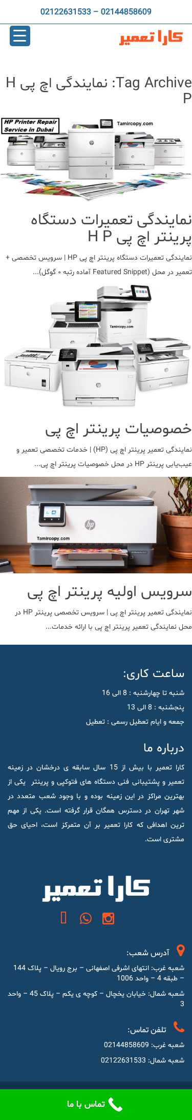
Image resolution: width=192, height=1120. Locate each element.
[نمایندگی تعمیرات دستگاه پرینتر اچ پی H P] (96, 194)
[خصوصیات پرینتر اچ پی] (96, 403)
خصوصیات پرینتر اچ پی (118, 429)
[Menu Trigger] (20, 36)
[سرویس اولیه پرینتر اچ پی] (96, 566)
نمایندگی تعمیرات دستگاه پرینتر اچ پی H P (111, 229)
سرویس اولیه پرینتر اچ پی (109, 592)
